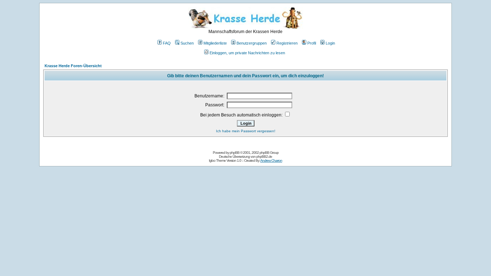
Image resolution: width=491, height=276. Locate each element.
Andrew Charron (271, 160)
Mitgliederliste (215, 43)
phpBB (234, 153)
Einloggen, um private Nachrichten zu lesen (247, 53)
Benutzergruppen (252, 43)
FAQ (167, 43)
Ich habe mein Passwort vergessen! (245, 131)
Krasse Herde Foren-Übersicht (73, 66)
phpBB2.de (264, 156)
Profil (311, 43)
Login (330, 43)
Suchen (187, 43)
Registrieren (287, 43)
